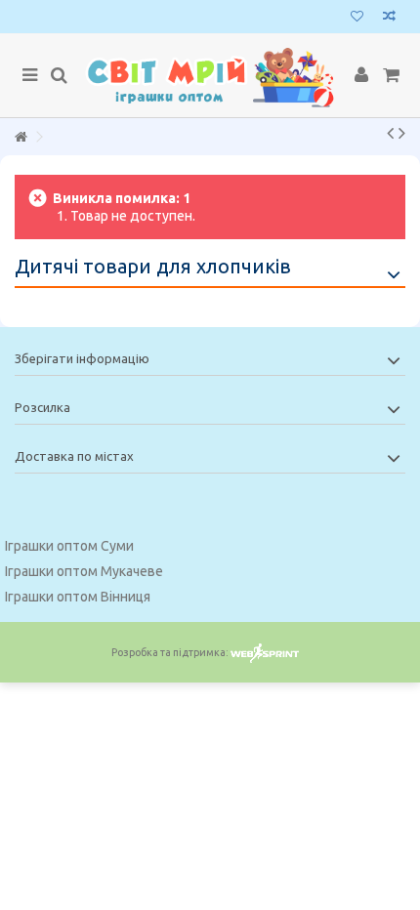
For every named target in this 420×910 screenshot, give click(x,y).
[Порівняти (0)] (389, 18)
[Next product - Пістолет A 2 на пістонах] (402, 133)
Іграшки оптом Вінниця (77, 596)
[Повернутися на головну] (20, 137)
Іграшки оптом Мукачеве (84, 571)
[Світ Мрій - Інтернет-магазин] (210, 75)
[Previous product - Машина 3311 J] (390, 133)
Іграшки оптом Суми (69, 546)
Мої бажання (357, 18)
